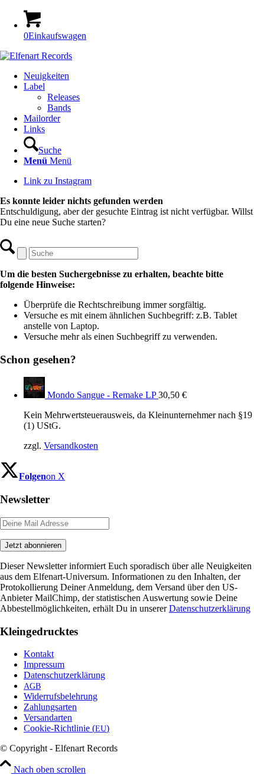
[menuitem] (139, 76)
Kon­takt (39, 654)
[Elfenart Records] (36, 56)
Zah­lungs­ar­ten (50, 707)
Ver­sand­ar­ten (48, 717)
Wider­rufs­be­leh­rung (60, 696)
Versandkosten (71, 446)
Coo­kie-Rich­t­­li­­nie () (66, 728)
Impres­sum (44, 664)
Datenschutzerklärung (209, 608)
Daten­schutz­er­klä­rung (64, 675)
